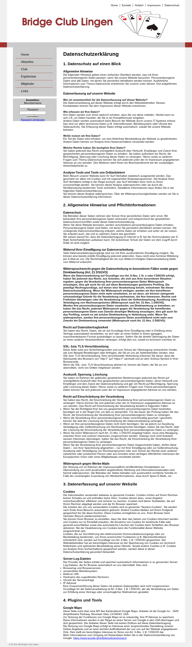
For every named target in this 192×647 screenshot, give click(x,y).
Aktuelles (27, 61)
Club (24, 69)
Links (24, 91)
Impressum (154, 5)
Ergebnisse (28, 76)
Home (114, 5)
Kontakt (126, 5)
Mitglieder (27, 83)
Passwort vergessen (33, 119)
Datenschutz (172, 5)
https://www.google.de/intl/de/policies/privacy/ (100, 638)
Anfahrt (139, 5)
